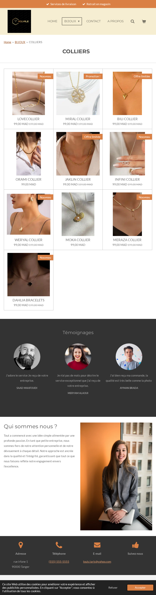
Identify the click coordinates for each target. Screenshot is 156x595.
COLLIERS (35, 42)
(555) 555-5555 (59, 561)
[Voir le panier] (143, 21)
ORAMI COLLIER (28, 179)
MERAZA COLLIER (127, 240)
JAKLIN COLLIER (78, 179)
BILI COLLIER (127, 119)
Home (7, 42)
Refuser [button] (113, 587)
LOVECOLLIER (29, 119)
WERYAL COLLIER (28, 240)
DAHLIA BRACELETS (29, 300)
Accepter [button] (140, 587)
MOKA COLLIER (78, 240)
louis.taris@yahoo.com (97, 561)
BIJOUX (20, 42)
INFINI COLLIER (127, 179)
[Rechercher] (132, 21)
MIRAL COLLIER (77, 119)
